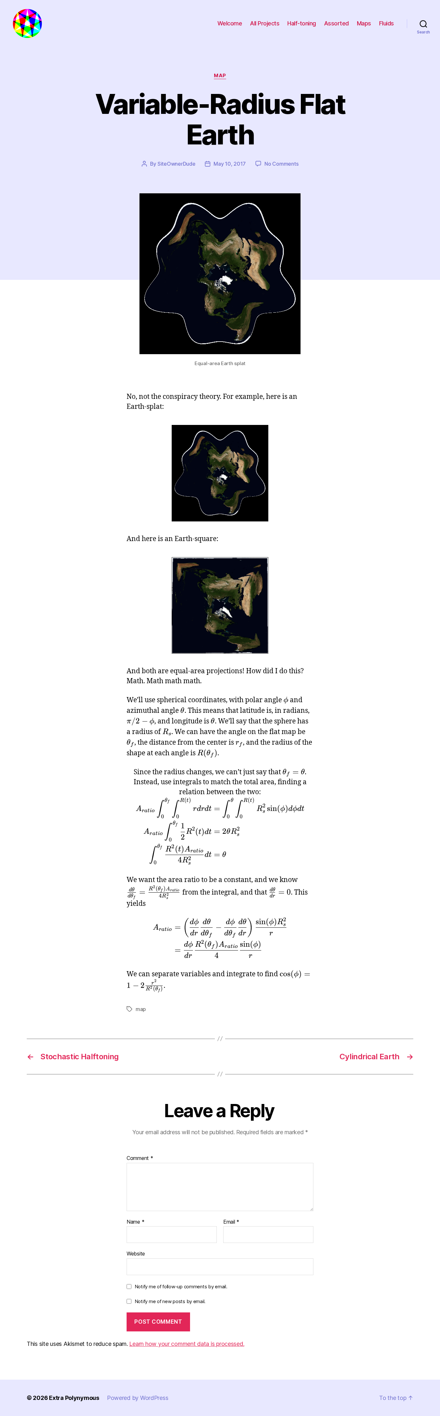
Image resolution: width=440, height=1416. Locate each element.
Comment (140, 1158)
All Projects (264, 23)
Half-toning (301, 23)
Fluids (386, 23)
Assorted (336, 23)
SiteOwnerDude (177, 164)
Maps (364, 23)
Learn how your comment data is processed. (186, 1343)
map (220, 75)
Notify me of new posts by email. (170, 1301)
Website (136, 1253)
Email (231, 1222)
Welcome (229, 23)
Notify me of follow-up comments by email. (181, 1286)
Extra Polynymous (74, 1397)
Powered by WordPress (137, 1397)
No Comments (281, 164)
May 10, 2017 (230, 164)
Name (135, 1222)
